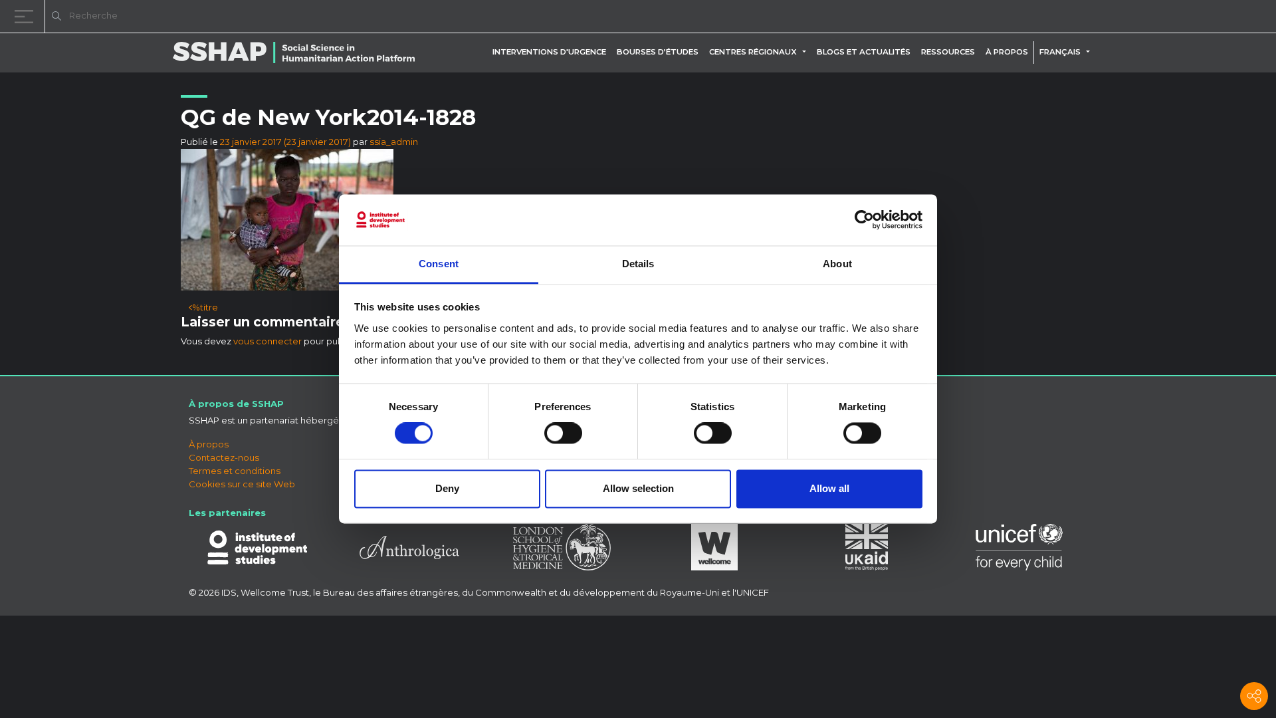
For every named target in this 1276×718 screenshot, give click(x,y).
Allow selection (638, 488)
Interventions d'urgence (549, 52)
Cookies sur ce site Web (242, 484)
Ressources (948, 52)
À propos (1007, 52)
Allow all (829, 488)
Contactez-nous (224, 457)
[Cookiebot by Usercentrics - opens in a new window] (864, 220)
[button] (806, 52)
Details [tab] (638, 263)
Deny (447, 488)
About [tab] (837, 263)
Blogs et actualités (863, 52)
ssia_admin (394, 141)
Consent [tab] (439, 263)
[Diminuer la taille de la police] (1096, 18)
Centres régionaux (753, 52)
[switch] (563, 433)
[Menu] (26, 16)
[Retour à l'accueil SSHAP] (1201, 17)
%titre (205, 307)
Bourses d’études (657, 52)
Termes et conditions (234, 470)
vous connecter (267, 341)
